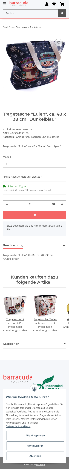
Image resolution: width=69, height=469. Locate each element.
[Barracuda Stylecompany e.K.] (18, 4)
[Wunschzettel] (54, 4)
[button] (46, 4)
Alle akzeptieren (35, 435)
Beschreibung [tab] (13, 245)
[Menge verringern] (7, 204)
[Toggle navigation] (4, 2)
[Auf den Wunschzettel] (59, 43)
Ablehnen (35, 455)
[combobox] (34, 164)
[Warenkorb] (62, 4)
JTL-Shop (40, 464)
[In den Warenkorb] (34, 215)
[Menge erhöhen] (62, 204)
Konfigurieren (35, 445)
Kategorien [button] (11, 343)
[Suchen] (62, 13)
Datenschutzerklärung (18, 426)
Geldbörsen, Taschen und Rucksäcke (37, 136)
